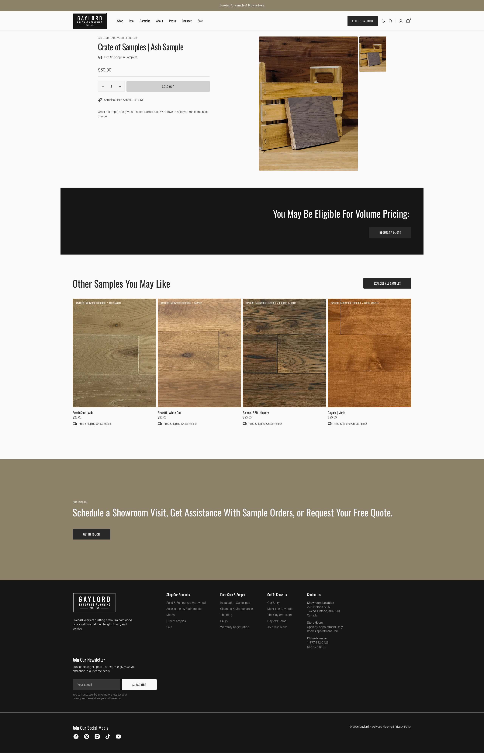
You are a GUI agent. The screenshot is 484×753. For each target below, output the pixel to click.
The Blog (226, 615)
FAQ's (224, 621)
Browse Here (256, 5)
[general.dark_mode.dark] (383, 21)
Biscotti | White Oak (169, 412)
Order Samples (176, 621)
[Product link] (114, 368)
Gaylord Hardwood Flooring (375, 726)
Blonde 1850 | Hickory (256, 412)
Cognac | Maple (336, 412)
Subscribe (139, 684)
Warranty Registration (234, 627)
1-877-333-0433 (318, 642)
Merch (170, 615)
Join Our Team (277, 627)
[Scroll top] (479, 748)
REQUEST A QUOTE (390, 232)
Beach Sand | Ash (82, 412)
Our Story (273, 603)
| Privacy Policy (402, 726)
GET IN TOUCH (91, 534)
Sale (169, 627)
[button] (390, 20)
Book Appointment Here (323, 631)
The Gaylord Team (279, 615)
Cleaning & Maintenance (236, 609)
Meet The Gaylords (279, 609)
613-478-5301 (316, 647)
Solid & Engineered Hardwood (186, 603)
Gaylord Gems (276, 621)
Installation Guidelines (235, 603)
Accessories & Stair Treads (184, 609)
